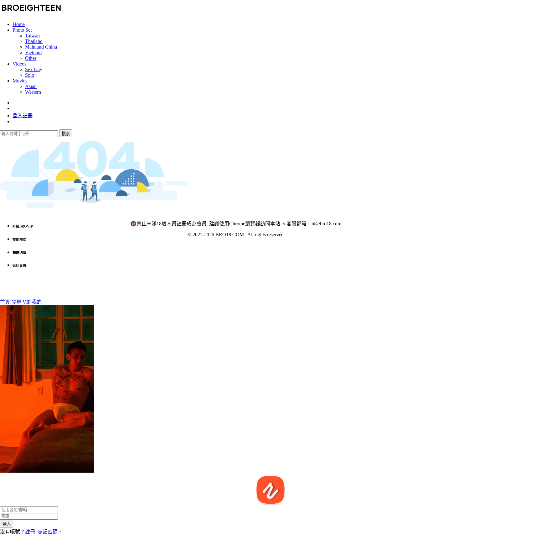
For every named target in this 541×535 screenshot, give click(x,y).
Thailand (34, 41)
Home (19, 24)
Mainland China (41, 47)
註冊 (30, 531)
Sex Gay (33, 69)
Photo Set (22, 30)
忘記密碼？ (50, 531)
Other (30, 58)
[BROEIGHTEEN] (31, 13)
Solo (29, 75)
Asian (31, 86)
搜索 (66, 133)
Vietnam (33, 52)
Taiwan (32, 35)
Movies (20, 80)
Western (33, 92)
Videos (19, 63)
